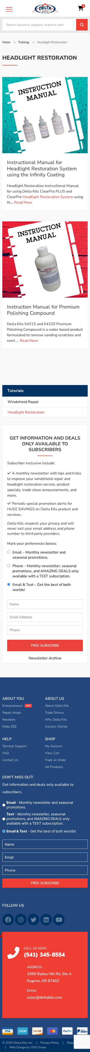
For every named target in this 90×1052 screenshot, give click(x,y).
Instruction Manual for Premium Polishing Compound (43, 309)
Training (23, 42)
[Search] (82, 25)
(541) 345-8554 (44, 952)
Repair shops (11, 712)
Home (6, 42)
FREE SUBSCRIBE (45, 645)
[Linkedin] (46, 919)
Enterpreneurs (12, 705)
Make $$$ (9, 726)
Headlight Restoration (26, 412)
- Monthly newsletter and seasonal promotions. (39, 804)
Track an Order (55, 760)
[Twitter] (33, 919)
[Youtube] (59, 919)
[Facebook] (8, 919)
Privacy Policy (49, 1043)
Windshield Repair (23, 401)
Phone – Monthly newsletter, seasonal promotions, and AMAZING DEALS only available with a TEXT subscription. (45, 571)
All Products (54, 767)
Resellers (8, 719)
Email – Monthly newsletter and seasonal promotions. (39, 555)
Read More (23, 202)
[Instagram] (21, 919)
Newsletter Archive (45, 658)
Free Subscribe (45, 883)
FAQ (5, 753)
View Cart (52, 753)
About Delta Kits (57, 705)
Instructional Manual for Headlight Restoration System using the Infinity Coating (42, 168)
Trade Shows (54, 712)
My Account (53, 746)
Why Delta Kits (56, 719)
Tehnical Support (14, 746)
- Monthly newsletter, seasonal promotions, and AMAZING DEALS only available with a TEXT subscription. (37, 819)
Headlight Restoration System (48, 196)
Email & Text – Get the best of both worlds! (41, 587)
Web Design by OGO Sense (27, 1047)
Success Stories (56, 726)
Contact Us (10, 760)
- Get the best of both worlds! (41, 831)
